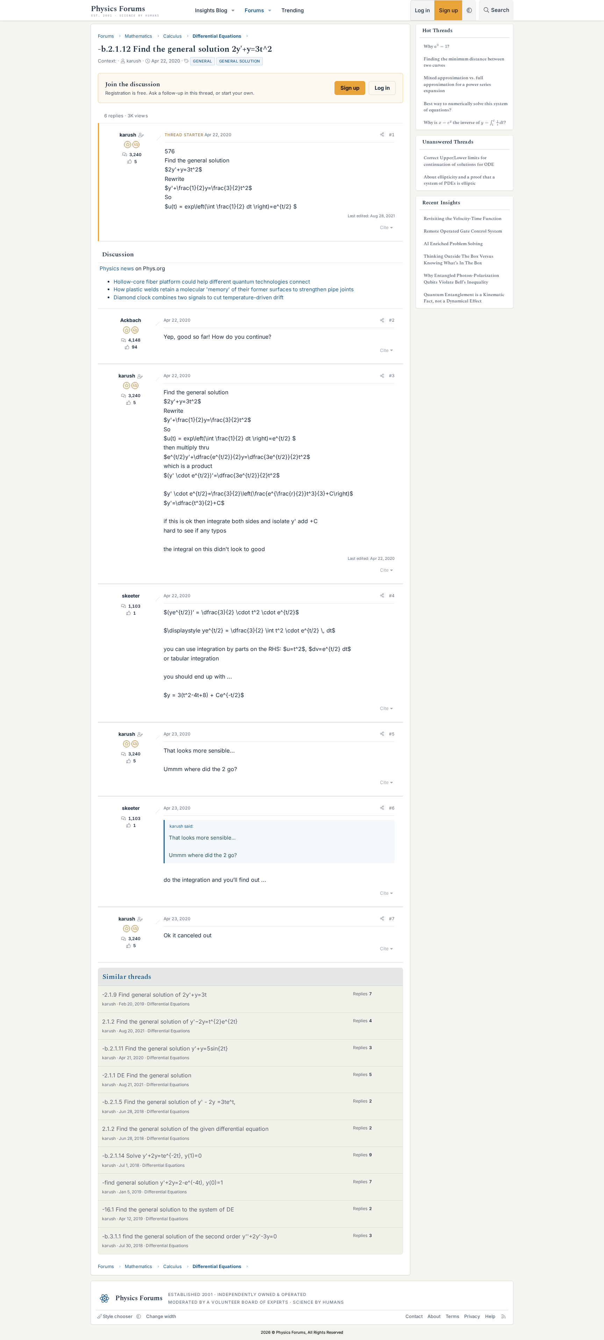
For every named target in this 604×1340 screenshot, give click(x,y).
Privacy (472, 1316)
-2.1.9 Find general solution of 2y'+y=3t (154, 994)
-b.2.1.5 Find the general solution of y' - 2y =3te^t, (169, 1101)
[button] (233, 10)
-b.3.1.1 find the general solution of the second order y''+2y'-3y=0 (189, 1236)
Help (490, 1316)
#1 (392, 134)
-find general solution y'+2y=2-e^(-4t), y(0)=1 (162, 1182)
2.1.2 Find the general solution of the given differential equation (185, 1128)
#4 (392, 595)
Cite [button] (384, 227)
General (202, 61)
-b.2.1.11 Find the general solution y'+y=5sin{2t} (165, 1048)
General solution (239, 61)
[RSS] (503, 1316)
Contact (414, 1316)
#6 (392, 808)
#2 (392, 320)
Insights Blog (211, 10)
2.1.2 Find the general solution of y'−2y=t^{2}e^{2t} (170, 1021)
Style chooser (118, 1316)
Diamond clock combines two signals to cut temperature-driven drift (198, 297)
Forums (254, 10)
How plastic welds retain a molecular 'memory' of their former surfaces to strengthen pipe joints (234, 289)
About (433, 1316)
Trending (292, 10)
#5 (392, 734)
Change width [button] (161, 1316)
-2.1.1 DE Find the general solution (146, 1075)
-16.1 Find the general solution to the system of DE (168, 1209)
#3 (392, 375)
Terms (452, 1316)
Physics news (117, 268)
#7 (392, 918)
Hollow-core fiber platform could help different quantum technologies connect (212, 281)
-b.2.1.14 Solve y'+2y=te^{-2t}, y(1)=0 (152, 1155)
